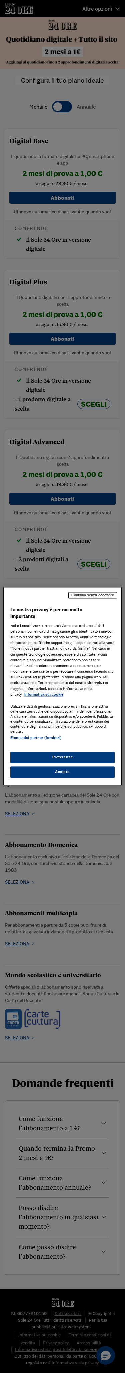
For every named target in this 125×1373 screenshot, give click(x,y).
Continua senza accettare (92, 595)
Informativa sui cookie (43, 694)
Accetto (62, 772)
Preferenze (62, 757)
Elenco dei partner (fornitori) (35, 738)
